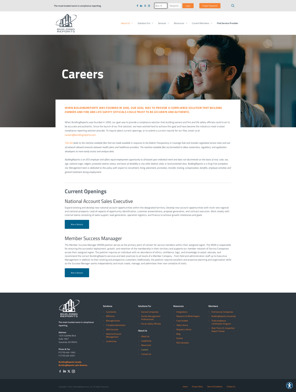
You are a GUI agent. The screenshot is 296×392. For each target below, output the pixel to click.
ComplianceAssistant (115, 325)
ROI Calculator (182, 342)
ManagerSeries (113, 320)
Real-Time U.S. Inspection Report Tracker (223, 330)
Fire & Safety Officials (151, 323)
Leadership (146, 340)
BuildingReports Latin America (73, 365)
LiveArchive (111, 341)
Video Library (182, 325)
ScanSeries (111, 311)
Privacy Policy (197, 386)
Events (179, 338)
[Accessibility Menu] (289, 385)
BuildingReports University (224, 316)
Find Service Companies (222, 311)
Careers (144, 349)
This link (69, 143)
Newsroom (146, 345)
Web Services (112, 329)
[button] (232, 5)
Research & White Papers (188, 316)
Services (162, 23)
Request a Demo (183, 329)
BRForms (110, 316)
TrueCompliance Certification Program (221, 322)
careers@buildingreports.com (80, 135)
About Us (125, 23)
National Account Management (113, 335)
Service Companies (149, 311)
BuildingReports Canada (70, 361)
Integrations (181, 311)
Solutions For (144, 23)
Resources (179, 23)
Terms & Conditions (214, 386)
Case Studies (182, 320)
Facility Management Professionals (150, 318)
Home (185, 386)
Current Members (200, 23)
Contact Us (146, 354)
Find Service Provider (227, 23)
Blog (178, 333)
